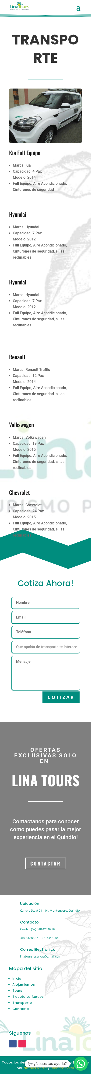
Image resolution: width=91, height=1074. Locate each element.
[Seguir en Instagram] (22, 1043)
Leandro (57, 1068)
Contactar (45, 863)
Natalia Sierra (35, 1068)
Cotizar (61, 697)
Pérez (69, 1068)
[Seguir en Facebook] (13, 1043)
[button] (81, 1064)
